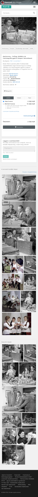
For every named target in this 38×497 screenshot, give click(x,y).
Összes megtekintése (29, 172)
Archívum (13, 2)
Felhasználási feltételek (27, 479)
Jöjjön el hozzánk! (6, 475)
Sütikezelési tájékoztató (22, 486)
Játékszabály (22, 484)
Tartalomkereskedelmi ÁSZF (23, 477)
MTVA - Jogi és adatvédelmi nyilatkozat (13, 480)
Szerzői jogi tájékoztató (8, 484)
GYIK (10, 486)
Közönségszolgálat (6, 477)
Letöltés (8, 98)
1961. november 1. (16, 61)
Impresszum (26, 475)
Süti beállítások (6, 488)
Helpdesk (4, 486)
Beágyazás (8, 91)
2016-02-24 (16, 82)
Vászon (19, 98)
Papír (29, 98)
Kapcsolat (17, 475)
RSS (29, 484)
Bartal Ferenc (13, 73)
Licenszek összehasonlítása (11, 111)
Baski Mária (14, 75)
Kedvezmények (29, 116)
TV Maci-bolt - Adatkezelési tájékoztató (13, 482)
